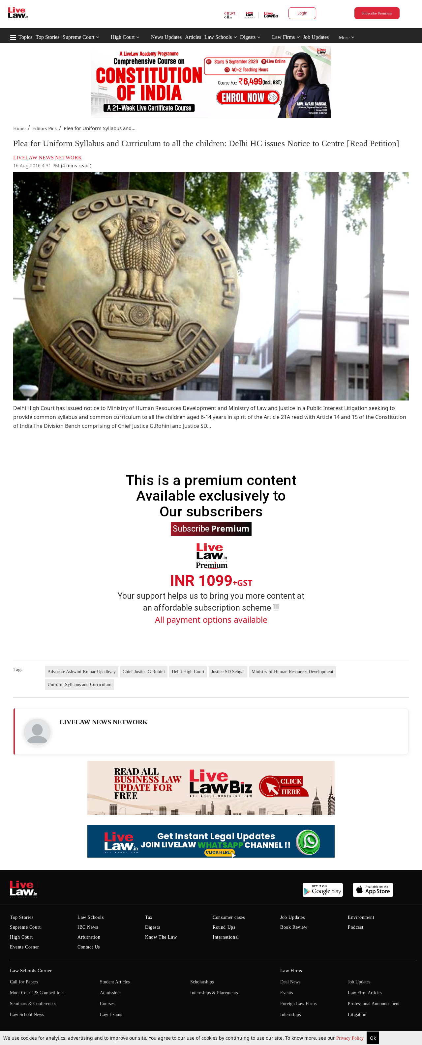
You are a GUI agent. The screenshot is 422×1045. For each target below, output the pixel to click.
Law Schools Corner (31, 970)
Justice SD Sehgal (228, 671)
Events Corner (24, 947)
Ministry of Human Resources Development (292, 671)
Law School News (27, 1014)
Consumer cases (229, 917)
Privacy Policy (350, 1038)
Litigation (357, 1014)
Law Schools (218, 37)
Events (286, 992)
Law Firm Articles (365, 992)
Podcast (355, 927)
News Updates (166, 37)
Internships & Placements (214, 992)
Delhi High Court (188, 671)
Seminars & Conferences (33, 1003)
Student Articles (115, 981)
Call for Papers (24, 981)
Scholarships (202, 981)
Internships (290, 1014)
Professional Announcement (374, 1003)
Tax (149, 917)
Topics (25, 37)
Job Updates (316, 37)
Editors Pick (44, 128)
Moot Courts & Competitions (37, 992)
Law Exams (111, 1014)
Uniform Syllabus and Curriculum (79, 684)
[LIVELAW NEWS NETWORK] (37, 732)
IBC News (87, 927)
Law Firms (283, 37)
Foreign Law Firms (298, 1003)
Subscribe (211, 528)
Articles (193, 37)
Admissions (110, 992)
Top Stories (47, 37)
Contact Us (88, 947)
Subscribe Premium (377, 13)
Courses (107, 1003)
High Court (123, 37)
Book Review (294, 927)
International (226, 937)
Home (19, 128)
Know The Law (161, 937)
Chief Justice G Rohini (144, 671)
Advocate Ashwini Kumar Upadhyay (81, 671)
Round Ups (224, 927)
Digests (248, 37)
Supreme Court (78, 37)
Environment (361, 917)
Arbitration (89, 937)
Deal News (290, 981)
